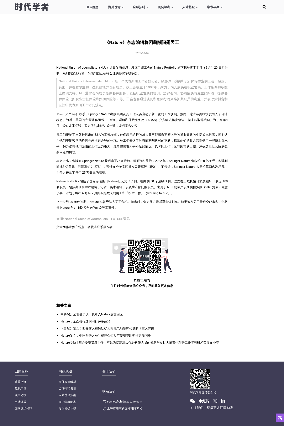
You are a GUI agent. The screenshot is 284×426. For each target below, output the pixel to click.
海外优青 (114, 7)
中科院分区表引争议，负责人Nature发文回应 (92, 314)
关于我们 (109, 371)
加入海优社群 (67, 408)
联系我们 (109, 391)
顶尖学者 (164, 7)
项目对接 (20, 395)
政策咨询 (20, 381)
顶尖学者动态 (67, 402)
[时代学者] (32, 7)
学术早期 (213, 7)
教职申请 (20, 388)
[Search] (264, 6)
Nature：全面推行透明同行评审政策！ (87, 321)
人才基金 (188, 7)
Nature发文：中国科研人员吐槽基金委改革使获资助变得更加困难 (106, 335)
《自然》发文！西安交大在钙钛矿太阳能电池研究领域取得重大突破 (107, 328)
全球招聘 (139, 7)
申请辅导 (20, 402)
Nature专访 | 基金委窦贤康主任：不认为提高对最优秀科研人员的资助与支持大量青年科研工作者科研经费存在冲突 (140, 343)
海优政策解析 (67, 381)
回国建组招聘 (23, 408)
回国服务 (92, 7)
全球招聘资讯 (67, 388)
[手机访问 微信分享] (280, 418)
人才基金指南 (67, 395)
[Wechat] (194, 401)
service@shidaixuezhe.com (124, 401)
